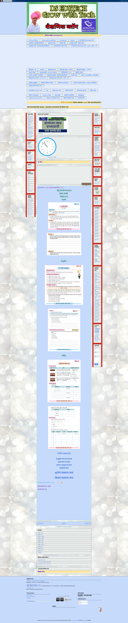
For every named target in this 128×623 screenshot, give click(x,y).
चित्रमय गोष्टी (96, 183)
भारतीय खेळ (62, 43)
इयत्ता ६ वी (29, 212)
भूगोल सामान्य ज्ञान (64, 472)
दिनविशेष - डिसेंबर (40, 540)
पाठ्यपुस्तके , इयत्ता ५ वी (96, 224)
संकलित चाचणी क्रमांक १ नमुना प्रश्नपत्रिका (85, 83)
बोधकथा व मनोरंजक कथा (53, 98)
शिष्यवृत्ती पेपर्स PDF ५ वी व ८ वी (37, 78)
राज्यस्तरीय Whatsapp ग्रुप (86, 40)
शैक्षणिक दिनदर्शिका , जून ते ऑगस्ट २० (97, 251)
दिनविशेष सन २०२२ (66, 72)
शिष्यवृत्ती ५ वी (32, 69)
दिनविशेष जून (40, 552)
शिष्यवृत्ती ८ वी (30, 119)
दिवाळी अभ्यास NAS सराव (96, 202)
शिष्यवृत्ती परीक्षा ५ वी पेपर (66, 69)
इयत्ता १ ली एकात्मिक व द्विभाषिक (89, 75)
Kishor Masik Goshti (64, 465)
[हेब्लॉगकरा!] (58, 482)
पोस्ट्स (80, 601)
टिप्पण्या (80, 603)
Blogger (84, 620)
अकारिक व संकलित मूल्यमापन (36, 43)
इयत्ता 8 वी (29, 191)
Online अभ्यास (47, 95)
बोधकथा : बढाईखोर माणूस (97, 276)
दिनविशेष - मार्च (40, 534)
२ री (28, 178)
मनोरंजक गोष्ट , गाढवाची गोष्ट (97, 310)
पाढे (47, 90)
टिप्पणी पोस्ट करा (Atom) (67, 526)
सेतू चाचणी (57, 95)
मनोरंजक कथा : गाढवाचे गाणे (97, 301)
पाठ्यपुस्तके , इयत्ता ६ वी (96, 227)
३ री (28, 180)
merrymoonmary (75, 620)
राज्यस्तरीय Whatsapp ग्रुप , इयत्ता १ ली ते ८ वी (84, 46)
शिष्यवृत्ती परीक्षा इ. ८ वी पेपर (84, 69)
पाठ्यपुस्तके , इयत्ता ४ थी (96, 221)
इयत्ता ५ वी (29, 210)
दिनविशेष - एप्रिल (40, 532)
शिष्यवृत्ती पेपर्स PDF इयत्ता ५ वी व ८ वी (30, 128)
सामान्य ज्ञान (32, 72)
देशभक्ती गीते (81, 98)
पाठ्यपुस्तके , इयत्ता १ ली (96, 211)
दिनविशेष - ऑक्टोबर (41, 544)
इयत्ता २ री (29, 204)
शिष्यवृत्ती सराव (52, 69)
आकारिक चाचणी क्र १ (63, 83)
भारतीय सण (74, 75)
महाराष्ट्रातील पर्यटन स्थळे (60, 46)
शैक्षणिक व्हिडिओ (30, 200)
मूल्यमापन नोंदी (51, 43)
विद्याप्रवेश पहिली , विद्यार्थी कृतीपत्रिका (57, 75)
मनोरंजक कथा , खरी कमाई (97, 320)
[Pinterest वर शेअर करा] (62, 482)
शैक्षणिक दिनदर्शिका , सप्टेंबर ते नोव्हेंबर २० (97, 256)
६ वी (28, 186)
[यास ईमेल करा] (57, 482)
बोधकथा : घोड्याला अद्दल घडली (96, 279)
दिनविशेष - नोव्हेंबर (40, 542)
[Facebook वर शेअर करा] (61, 482)
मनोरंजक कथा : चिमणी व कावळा (97, 304)
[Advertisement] (59, 57)
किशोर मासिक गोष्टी (69, 98)
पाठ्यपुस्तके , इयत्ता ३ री (96, 218)
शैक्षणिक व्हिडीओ (33, 83)
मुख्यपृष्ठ (64, 523)
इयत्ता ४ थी (29, 208)
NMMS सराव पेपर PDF (30, 137)
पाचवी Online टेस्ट (64, 453)
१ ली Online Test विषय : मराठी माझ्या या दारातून (97, 330)
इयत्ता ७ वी (29, 214)
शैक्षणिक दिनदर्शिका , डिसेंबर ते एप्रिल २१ (97, 261)
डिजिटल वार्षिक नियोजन (47, 83)
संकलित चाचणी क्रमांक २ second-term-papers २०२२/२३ (97, 120)
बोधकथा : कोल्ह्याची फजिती (97, 287)
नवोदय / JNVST (29, 125)
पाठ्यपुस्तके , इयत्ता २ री (96, 214)
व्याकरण (42, 69)
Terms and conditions (49, 40)
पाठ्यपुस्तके (81, 95)
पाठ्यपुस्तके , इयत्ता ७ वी (96, 230)
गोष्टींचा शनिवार (69, 90)
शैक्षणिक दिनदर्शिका (69, 95)
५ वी (28, 184)
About (72, 40)
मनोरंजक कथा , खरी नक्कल (97, 317)
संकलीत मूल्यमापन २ (96, 154)
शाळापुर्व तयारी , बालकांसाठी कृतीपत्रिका (39, 46)
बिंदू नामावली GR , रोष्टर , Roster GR (44, 564)
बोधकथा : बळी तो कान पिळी (97, 294)
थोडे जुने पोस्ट (87, 523)
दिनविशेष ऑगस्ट (40, 548)
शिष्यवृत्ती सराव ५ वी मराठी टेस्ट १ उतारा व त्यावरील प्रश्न (35, 581)
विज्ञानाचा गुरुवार (81, 90)
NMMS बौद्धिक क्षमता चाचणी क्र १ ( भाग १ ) (34, 584)
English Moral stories (35, 98)
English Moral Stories (64, 459)
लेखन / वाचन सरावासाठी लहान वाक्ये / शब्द (97, 131)
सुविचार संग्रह (79, 72)
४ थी (28, 182)
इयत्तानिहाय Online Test (35, 90)
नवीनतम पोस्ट (40, 523)
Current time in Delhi (52, 157)
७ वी (28, 189)
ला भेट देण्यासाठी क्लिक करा (39, 601)
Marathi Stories (64, 462)
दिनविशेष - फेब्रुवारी (41, 536)
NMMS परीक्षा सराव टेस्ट (35, 85)
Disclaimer (63, 40)
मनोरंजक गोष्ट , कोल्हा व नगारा (97, 314)
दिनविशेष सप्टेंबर (40, 546)
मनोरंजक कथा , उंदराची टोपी (97, 307)
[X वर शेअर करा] (60, 482)
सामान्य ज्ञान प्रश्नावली (30, 159)
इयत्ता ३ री (29, 206)
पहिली (95, 174)
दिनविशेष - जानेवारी (41, 538)
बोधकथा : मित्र (97, 273)
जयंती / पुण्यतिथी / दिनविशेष (36, 75)
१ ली (28, 176)
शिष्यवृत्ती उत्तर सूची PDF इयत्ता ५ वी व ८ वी (30, 133)
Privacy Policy (33, 40)
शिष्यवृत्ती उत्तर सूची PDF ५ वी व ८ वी (59, 78)
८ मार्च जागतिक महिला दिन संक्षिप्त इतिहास (44, 562)
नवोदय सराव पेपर (56, 90)
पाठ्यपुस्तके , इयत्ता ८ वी (96, 234)
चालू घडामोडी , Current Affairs (48, 72)
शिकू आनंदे (93, 90)
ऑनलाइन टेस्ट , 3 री (30, 588)
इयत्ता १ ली (29, 202)
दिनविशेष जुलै (40, 550)
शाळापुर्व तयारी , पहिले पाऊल (77, 43)
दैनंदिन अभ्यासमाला (34, 95)
